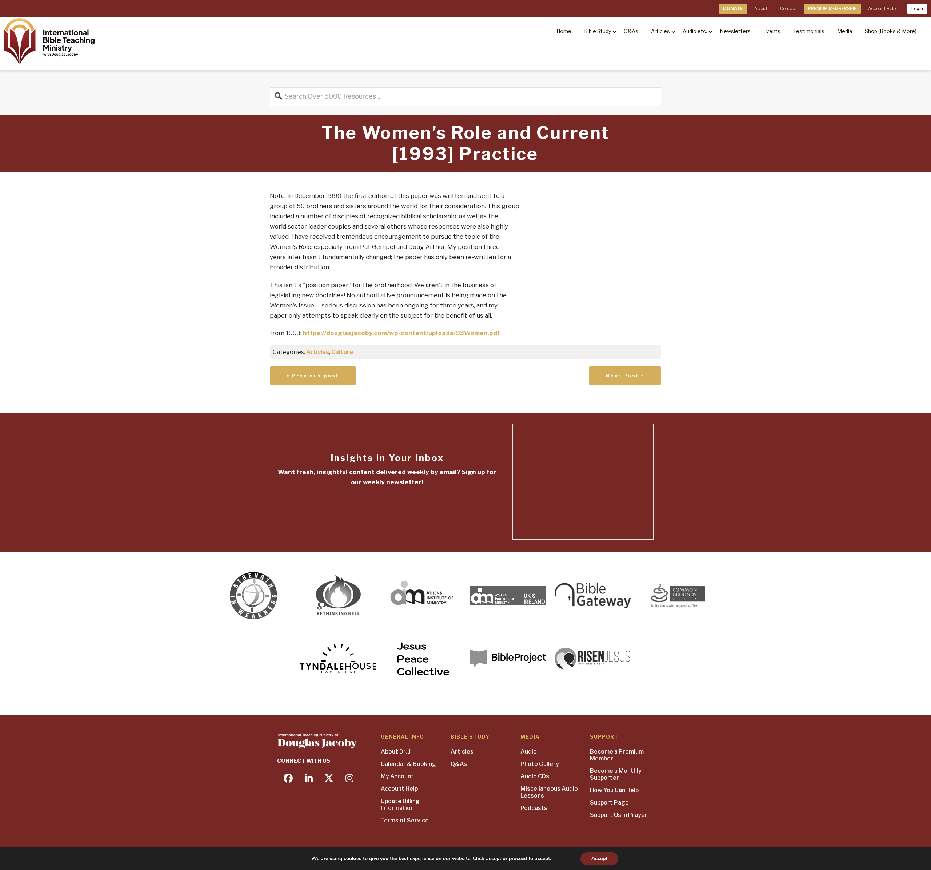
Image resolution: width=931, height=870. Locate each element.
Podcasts (533, 808)
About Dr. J (396, 751)
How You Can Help (614, 790)
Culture (342, 352)
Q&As (459, 763)
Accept (599, 858)
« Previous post (313, 375)
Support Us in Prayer (618, 814)
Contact (788, 8)
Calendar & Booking (408, 763)
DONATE (733, 8)
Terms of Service (405, 820)
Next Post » (625, 375)
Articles (317, 352)
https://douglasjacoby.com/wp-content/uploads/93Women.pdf (401, 333)
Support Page (609, 802)
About (760, 8)
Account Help (882, 8)
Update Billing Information (400, 804)
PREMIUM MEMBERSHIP (832, 8)
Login (917, 8)
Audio (528, 751)
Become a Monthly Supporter (616, 774)
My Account (397, 776)
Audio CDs (534, 776)
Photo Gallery (539, 763)
